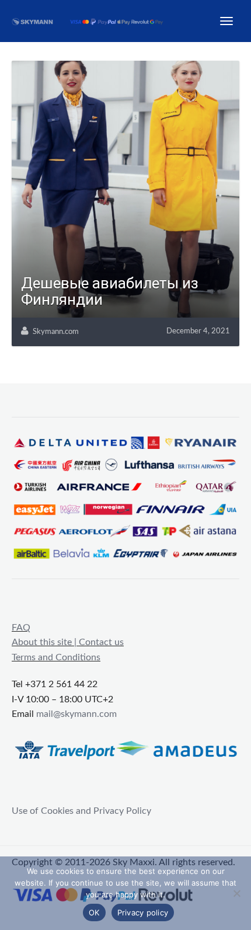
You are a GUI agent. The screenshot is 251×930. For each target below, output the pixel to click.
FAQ (21, 627)
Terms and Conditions (56, 657)
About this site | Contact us (68, 642)
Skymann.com (56, 332)
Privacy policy (143, 912)
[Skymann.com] (94, 21)
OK (94, 912)
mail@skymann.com (76, 714)
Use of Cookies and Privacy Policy (81, 811)
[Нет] (236, 893)
